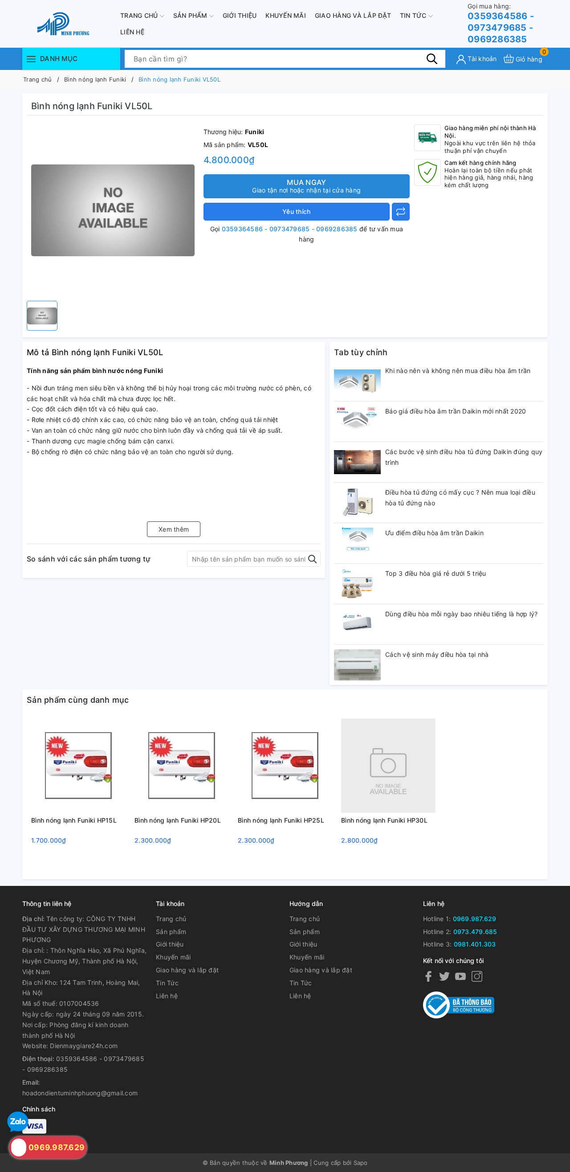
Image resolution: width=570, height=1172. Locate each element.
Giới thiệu (240, 15)
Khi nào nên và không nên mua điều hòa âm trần (457, 370)
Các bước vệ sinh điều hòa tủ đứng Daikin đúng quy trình (463, 457)
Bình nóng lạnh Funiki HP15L (74, 820)
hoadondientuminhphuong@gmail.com (80, 1093)
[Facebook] (428, 976)
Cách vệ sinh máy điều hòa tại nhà (437, 654)
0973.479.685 (475, 931)
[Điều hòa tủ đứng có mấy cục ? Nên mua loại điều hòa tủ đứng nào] (357, 502)
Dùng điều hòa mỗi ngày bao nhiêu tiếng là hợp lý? (461, 614)
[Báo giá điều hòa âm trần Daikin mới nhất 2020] (357, 421)
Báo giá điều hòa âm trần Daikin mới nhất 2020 (455, 411)
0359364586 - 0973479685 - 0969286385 (501, 23)
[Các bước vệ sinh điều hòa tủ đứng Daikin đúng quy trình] (357, 462)
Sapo (361, 1162)
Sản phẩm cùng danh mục (78, 700)
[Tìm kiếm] (432, 58)
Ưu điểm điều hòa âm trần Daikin (434, 533)
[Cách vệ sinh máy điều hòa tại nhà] (357, 664)
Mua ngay (306, 186)
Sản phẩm (191, 15)
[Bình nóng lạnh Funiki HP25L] (285, 765)
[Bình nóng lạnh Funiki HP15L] (78, 765)
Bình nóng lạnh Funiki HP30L (384, 820)
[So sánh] (401, 212)
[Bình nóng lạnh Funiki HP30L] (388, 765)
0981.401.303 (475, 944)
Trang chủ (140, 15)
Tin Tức (414, 15)
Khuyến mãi (285, 15)
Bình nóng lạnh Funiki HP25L (281, 820)
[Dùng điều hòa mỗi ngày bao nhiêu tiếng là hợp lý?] (357, 624)
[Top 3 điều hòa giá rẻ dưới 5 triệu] (357, 583)
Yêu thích (296, 211)
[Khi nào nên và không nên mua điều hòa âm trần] (357, 381)
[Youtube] (460, 976)
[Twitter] (444, 976)
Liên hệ (132, 32)
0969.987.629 (475, 918)
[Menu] (31, 58)
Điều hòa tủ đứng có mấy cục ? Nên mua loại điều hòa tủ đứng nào (460, 497)
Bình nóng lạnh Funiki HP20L (177, 820)
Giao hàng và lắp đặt (353, 15)
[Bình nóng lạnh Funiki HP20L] (181, 765)
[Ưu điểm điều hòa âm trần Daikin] (357, 543)
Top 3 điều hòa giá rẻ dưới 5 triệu (435, 573)
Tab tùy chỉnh (360, 352)
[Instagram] (477, 976)
